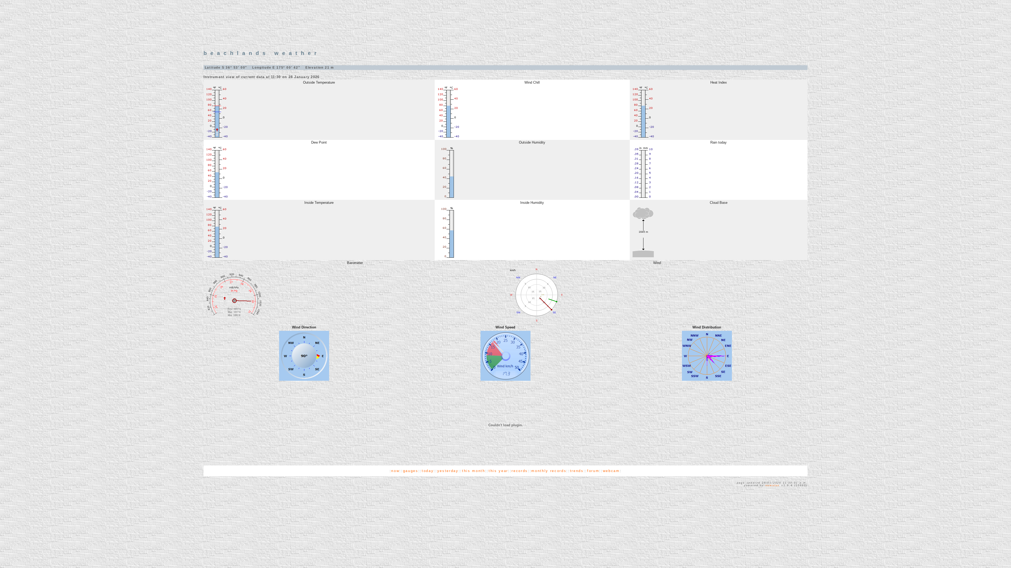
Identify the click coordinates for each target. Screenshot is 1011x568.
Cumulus (773, 485)
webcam (611, 471)
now (395, 471)
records (520, 471)
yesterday (448, 471)
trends (577, 471)
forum (593, 471)
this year (498, 471)
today (428, 471)
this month (473, 471)
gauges (410, 471)
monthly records (548, 471)
